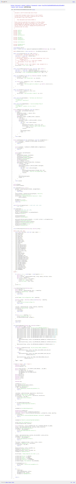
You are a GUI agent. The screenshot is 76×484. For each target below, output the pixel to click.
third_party (18, 5)
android (23, 5)
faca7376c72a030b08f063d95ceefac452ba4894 (53, 5)
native (39, 5)
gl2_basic (21, 7)
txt (71, 482)
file (33, 9)
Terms (13, 482)
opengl (13, 7)
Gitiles (7, 482)
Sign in (74, 1)
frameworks (34, 5)
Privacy (9, 482)
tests (17, 7)
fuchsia (12, 5)
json (74, 482)
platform (28, 5)
